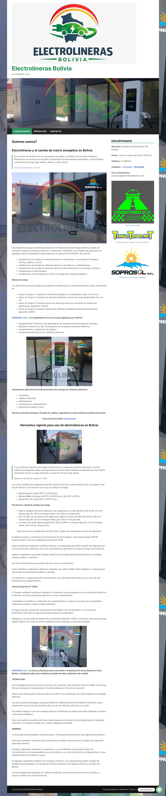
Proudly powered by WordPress (116, 789)
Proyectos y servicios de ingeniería (133, 277)
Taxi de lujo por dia (133, 225)
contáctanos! (70, 418)
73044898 (127, 167)
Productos (40, 131)
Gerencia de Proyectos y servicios (27, 168)
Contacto (55, 131)
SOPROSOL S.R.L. (20, 670)
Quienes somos (22, 131)
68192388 (139, 167)
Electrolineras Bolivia (42, 68)
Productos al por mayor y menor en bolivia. (133, 242)
